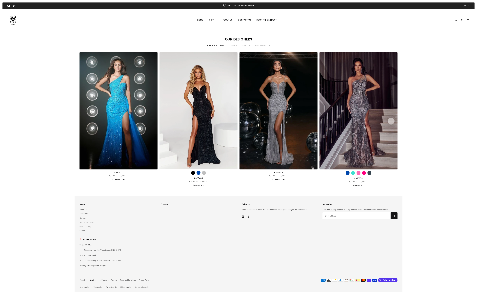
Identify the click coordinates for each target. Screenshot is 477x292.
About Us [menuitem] (227, 19)
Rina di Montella (262, 45)
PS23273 (358, 178)
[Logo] (13, 20)
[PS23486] (198, 110)
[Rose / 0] (364, 173)
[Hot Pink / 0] (358, 173)
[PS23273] (358, 110)
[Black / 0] (193, 173)
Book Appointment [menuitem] (266, 19)
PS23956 (278, 172)
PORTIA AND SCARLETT (216, 45)
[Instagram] (8, 5)
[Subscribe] (394, 215)
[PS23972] (119, 110)
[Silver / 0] (204, 173)
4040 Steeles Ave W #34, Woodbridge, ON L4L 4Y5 (100, 250)
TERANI (234, 45)
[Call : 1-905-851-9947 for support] (238, 5)
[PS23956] (278, 110)
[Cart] (468, 20)
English (82, 280)
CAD (465, 6)
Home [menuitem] (200, 19)
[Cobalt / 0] (198, 173)
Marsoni (246, 45)
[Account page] (462, 20)
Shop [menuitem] (211, 19)
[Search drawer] (456, 20)
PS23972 (118, 172)
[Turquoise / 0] (353, 173)
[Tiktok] (14, 5)
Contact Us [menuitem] (244, 19)
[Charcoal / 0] (369, 173)
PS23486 (198, 178)
